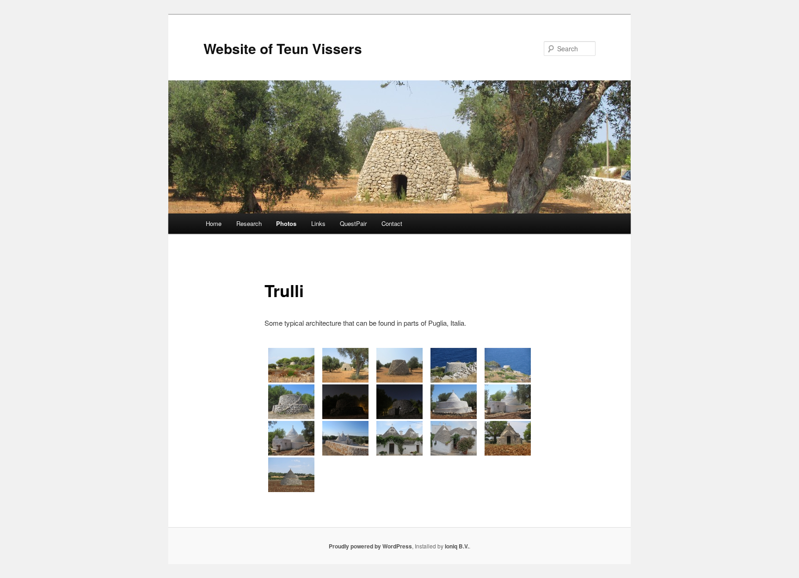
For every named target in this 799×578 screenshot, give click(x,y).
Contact (391, 223)
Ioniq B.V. (457, 546)
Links (318, 223)
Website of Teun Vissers (282, 48)
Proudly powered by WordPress (370, 546)
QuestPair (353, 223)
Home (213, 223)
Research (249, 223)
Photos (286, 223)
